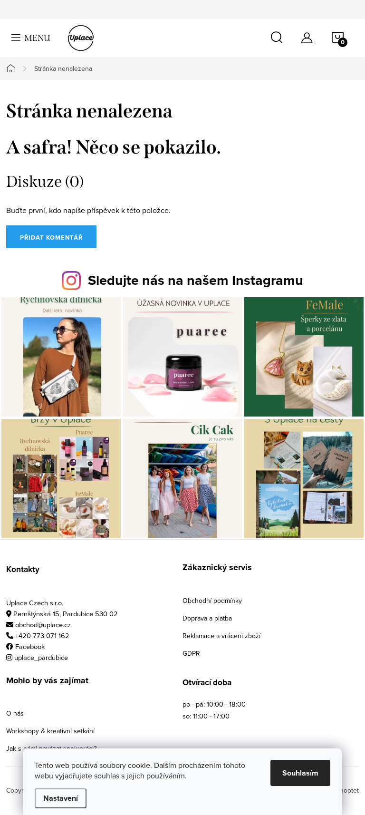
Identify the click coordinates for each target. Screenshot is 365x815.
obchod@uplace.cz (43, 625)
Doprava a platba (207, 618)
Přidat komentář (51, 237)
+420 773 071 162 (42, 635)
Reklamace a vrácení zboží (221, 635)
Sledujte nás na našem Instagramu (195, 280)
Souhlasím (300, 772)
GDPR (191, 653)
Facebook (30, 646)
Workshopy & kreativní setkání (50, 731)
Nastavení (60, 798)
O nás (15, 713)
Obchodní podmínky (212, 600)
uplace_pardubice (41, 657)
